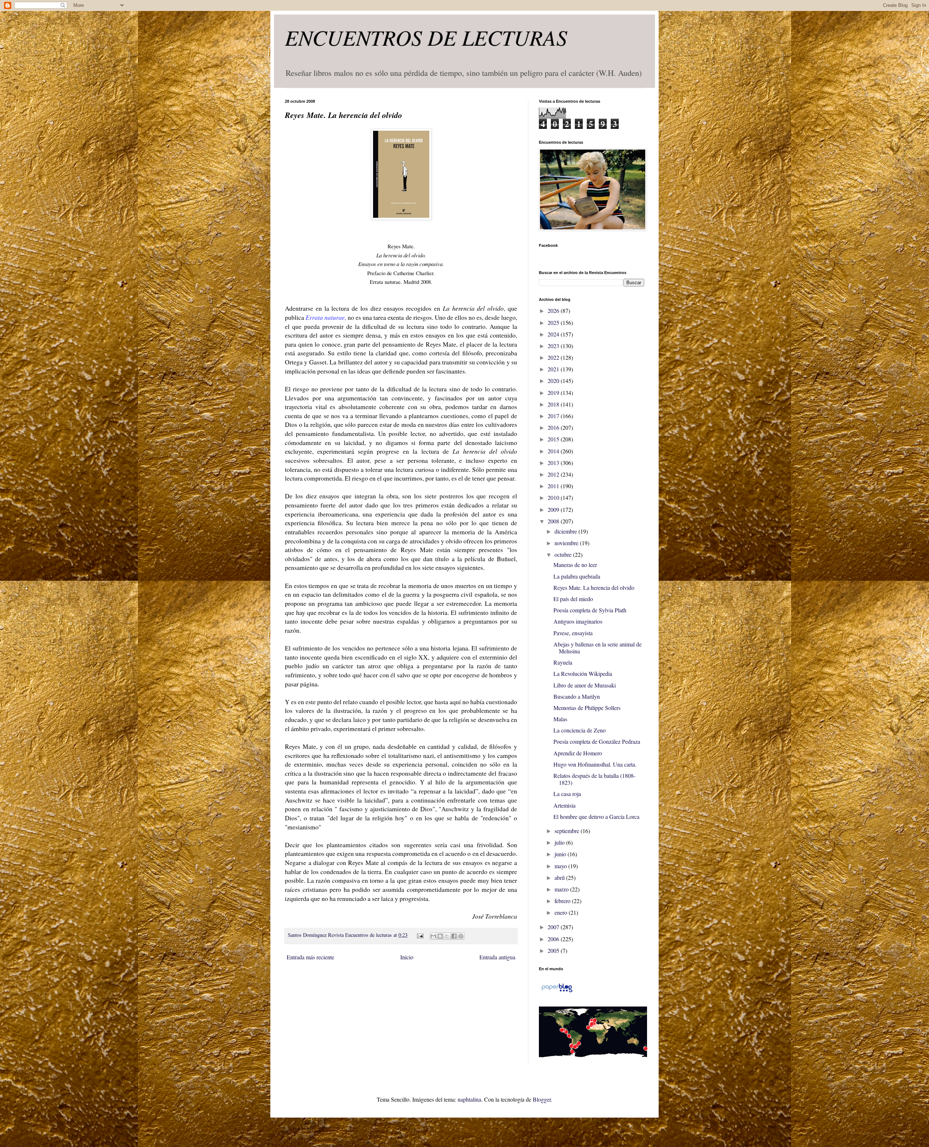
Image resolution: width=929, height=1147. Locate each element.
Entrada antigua (497, 957)
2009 (554, 509)
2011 (554, 486)
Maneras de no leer (575, 564)
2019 (554, 392)
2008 (554, 521)
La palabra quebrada (576, 576)
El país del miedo (573, 599)
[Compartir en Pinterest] (460, 936)
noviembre (567, 543)
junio (561, 854)
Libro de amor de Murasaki (584, 685)
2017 (554, 416)
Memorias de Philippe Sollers (587, 707)
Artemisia (564, 805)
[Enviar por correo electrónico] (433, 936)
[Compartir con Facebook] (454, 936)
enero (561, 912)
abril (560, 877)
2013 (554, 462)
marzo (562, 889)
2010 (554, 497)
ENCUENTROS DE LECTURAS (426, 37)
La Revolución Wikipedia (582, 673)
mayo (561, 866)
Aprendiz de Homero (577, 753)
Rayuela (562, 662)
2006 (554, 939)
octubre (563, 554)
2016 (554, 427)
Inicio (406, 957)
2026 (554, 310)
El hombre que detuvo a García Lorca (596, 816)
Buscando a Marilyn (576, 696)
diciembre (566, 531)
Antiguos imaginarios (577, 621)
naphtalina (469, 1099)
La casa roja (567, 793)
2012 (554, 474)
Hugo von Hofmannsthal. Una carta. (595, 764)
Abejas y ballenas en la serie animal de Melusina (597, 647)
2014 (554, 451)
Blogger (542, 1099)
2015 (554, 439)
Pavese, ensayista (573, 633)
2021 (554, 369)
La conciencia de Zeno (579, 730)
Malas (560, 719)
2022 (554, 357)
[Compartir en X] (447, 936)
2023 (554, 346)
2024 (554, 334)
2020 (554, 380)
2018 (554, 404)
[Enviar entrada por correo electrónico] (419, 934)
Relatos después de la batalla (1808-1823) (594, 779)
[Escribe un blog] (440, 936)
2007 (554, 927)
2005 (554, 950)
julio (560, 842)
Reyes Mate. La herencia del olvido (593, 587)
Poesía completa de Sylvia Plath (589, 610)
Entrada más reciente (310, 957)
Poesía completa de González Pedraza (596, 741)
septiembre (567, 830)
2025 (554, 322)
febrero (563, 901)
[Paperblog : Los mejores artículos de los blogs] (557, 991)
